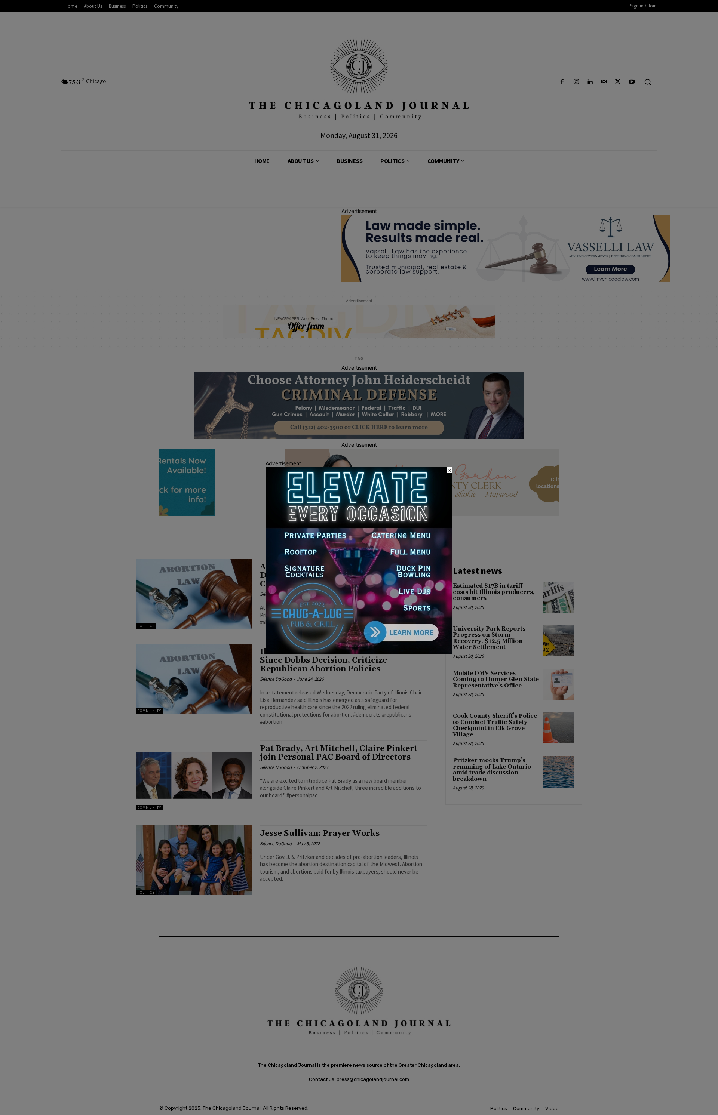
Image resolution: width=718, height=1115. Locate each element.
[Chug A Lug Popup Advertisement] (359, 652)
